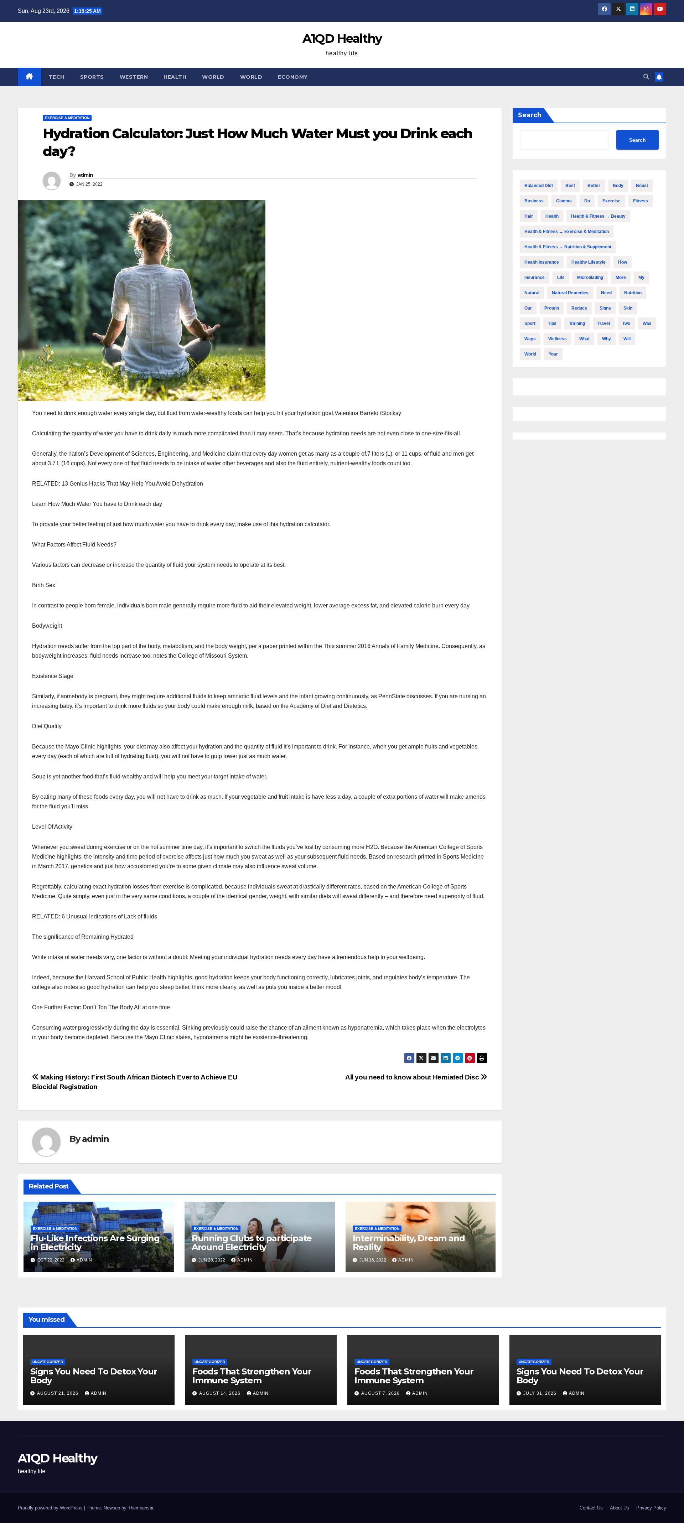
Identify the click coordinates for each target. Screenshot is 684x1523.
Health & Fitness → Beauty (598, 216)
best (570, 185)
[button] (646, 77)
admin (85, 175)
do (587, 200)
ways (530, 338)
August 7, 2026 (381, 1393)
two (626, 323)
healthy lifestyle (588, 262)
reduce (579, 308)
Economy (293, 77)
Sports (92, 77)
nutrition (633, 292)
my (641, 277)
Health (175, 77)
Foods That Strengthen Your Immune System (251, 1375)
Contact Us (591, 1508)
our (528, 308)
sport (529, 323)
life (561, 277)
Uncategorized (47, 1362)
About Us (619, 1508)
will (627, 338)
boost (642, 185)
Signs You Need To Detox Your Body (93, 1375)
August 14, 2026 (220, 1393)
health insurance (541, 262)
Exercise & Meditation (67, 118)
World (213, 77)
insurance (534, 277)
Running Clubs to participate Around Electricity (252, 1242)
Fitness (640, 200)
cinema (564, 200)
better (593, 185)
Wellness (557, 338)
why (606, 338)
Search (530, 115)
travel (603, 323)
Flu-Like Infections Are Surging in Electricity (95, 1242)
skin (627, 308)
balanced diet (538, 185)
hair (528, 216)
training (577, 323)
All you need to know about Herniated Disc (413, 1077)
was (647, 323)
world (530, 354)
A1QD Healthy (342, 38)
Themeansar (140, 1508)
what (584, 338)
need (606, 292)
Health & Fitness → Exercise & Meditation (566, 231)
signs (605, 308)
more (621, 277)
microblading (590, 277)
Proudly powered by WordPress (51, 1508)
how (622, 262)
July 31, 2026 (540, 1393)
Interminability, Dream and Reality (409, 1242)
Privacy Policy (651, 1508)
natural (531, 292)
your (553, 354)
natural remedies (570, 292)
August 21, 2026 (58, 1393)
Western (134, 77)
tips (552, 323)
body (618, 185)
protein (551, 308)
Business (534, 200)
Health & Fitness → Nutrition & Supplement (567, 246)
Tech (56, 77)
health (552, 216)
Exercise (611, 200)
